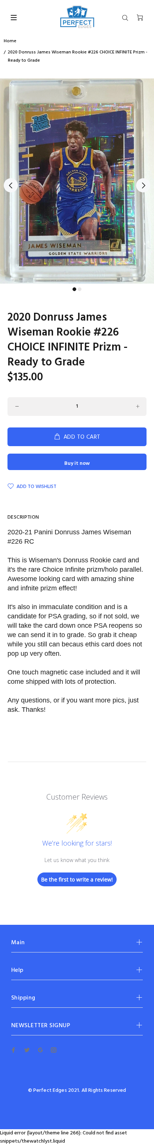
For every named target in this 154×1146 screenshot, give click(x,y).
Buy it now (77, 463)
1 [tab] (74, 289)
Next (143, 185)
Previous (11, 185)
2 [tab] (79, 289)
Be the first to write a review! (77, 879)
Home (10, 41)
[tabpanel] (77, 181)
